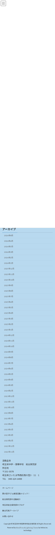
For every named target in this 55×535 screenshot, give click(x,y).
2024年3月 (8, 385)
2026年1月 (8, 263)
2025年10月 (9, 280)
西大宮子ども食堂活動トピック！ (16, 493)
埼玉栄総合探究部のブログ (13, 505)
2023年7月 (8, 418)
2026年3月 (8, 252)
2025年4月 (8, 313)
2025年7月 (8, 296)
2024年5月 (8, 374)
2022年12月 (9, 446)
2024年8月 (8, 357)
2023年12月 (9, 396)
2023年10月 (9, 407)
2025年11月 (9, 274)
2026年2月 (8, 257)
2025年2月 (8, 324)
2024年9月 (8, 352)
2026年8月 (8, 235)
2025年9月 (8, 285)
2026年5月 (8, 246)
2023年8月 (8, 413)
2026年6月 (8, 241)
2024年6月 (8, 368)
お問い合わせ (7, 516)
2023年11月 (9, 402)
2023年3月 (8, 435)
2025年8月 (8, 291)
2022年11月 (9, 452)
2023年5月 (8, 429)
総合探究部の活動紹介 (11, 499)
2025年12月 (9, 269)
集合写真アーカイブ (10, 511)
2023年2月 (8, 440)
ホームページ (7, 488)
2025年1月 (8, 330)
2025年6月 (8, 302)
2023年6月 (8, 424)
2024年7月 (8, 363)
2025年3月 (8, 319)
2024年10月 (9, 346)
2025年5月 (8, 307)
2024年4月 (8, 380)
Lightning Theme (32, 528)
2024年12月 (9, 335)
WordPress (20, 528)
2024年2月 (8, 391)
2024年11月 (9, 341)
